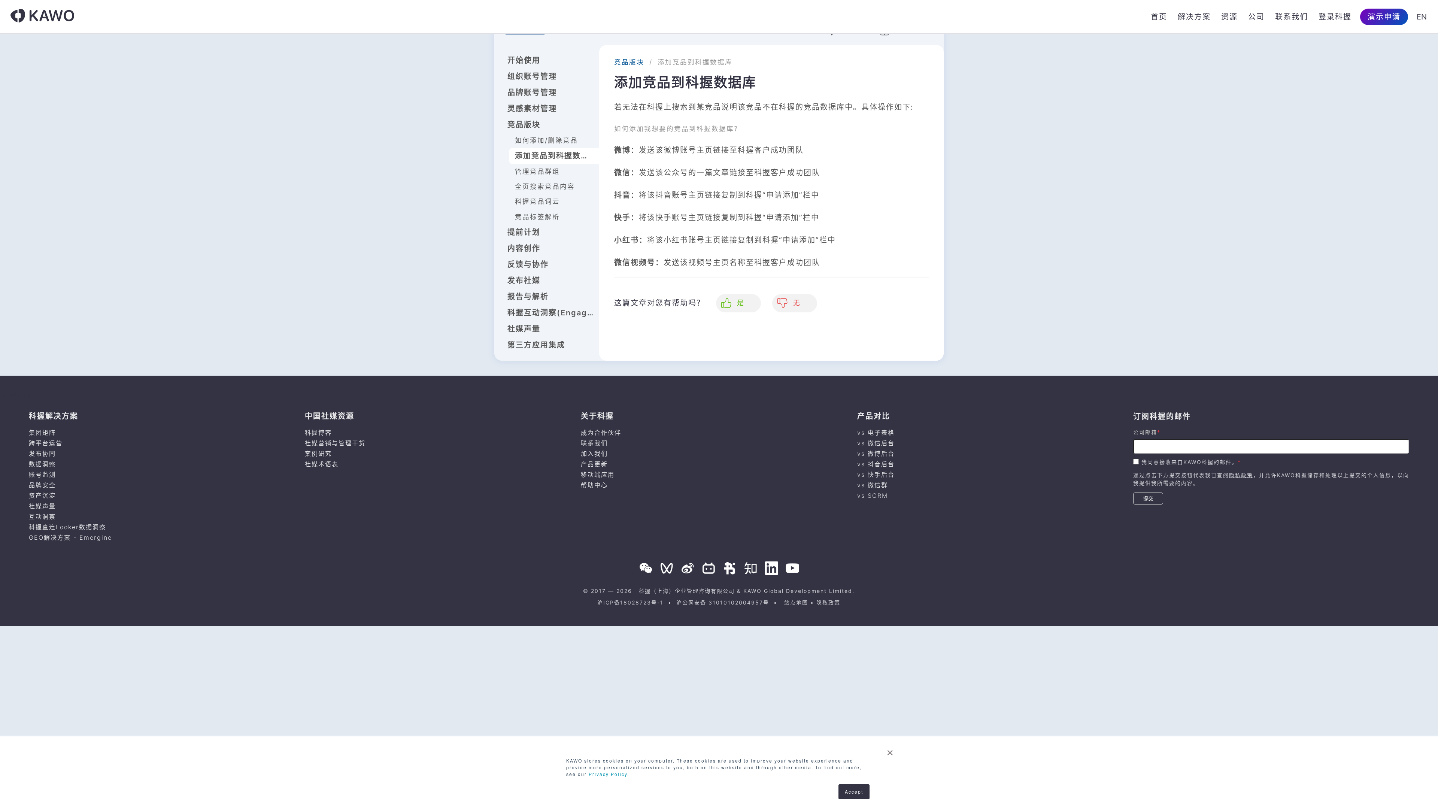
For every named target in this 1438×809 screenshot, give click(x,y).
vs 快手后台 (876, 474)
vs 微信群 (872, 485)
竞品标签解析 (537, 217)
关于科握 (597, 416)
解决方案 (1194, 16)
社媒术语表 (322, 464)
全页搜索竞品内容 (545, 186)
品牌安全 (42, 485)
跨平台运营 (46, 443)
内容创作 (523, 248)
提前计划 (523, 232)
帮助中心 (594, 485)
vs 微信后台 (876, 443)
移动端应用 (598, 474)
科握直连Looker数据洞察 (67, 527)
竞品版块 (523, 124)
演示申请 (1384, 16)
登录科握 (1335, 16)
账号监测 (42, 474)
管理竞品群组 (537, 171)
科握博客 (318, 432)
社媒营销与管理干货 (335, 443)
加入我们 (594, 453)
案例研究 (318, 453)
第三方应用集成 (536, 344)
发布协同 (42, 453)
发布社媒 (523, 280)
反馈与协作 (528, 264)
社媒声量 (523, 328)
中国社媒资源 (329, 416)
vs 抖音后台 (876, 464)
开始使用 (523, 60)
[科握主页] (42, 16)
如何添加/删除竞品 (546, 140)
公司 (1256, 16)
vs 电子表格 (876, 432)
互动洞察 (42, 516)
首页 (1159, 16)
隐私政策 (1241, 475)
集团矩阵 (42, 432)
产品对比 (873, 416)
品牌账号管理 (532, 92)
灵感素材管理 (532, 108)
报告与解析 (528, 296)
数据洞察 (42, 464)
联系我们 (1291, 16)
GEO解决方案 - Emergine (70, 537)
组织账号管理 (532, 76)
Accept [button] (854, 791)
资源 (1229, 16)
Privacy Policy (608, 774)
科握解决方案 (53, 416)
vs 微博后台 (876, 453)
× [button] (890, 750)
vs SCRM (872, 495)
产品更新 (594, 464)
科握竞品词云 (537, 201)
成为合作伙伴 (601, 432)
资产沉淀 (42, 495)
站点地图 (796, 602)
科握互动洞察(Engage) (551, 312)
